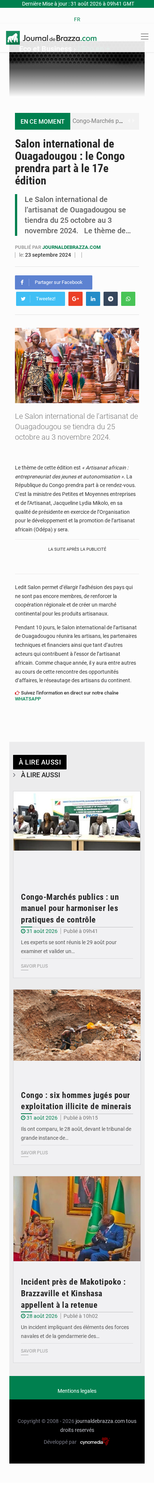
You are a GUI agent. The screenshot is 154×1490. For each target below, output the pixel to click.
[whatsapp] (128, 299)
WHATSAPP (28, 699)
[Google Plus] (75, 299)
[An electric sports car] (77, 833)
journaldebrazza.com (71, 247)
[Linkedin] (93, 299)
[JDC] (51, 37)
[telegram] (111, 299)
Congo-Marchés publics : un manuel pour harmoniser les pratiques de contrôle (70, 908)
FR (77, 19)
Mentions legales (77, 1391)
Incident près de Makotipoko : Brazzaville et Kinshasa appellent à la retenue (73, 1293)
